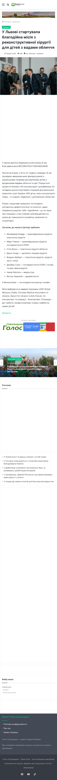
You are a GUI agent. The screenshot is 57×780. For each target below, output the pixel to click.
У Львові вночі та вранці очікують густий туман (25, 457)
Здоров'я (16, 22)
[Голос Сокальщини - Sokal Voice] (18, 4)
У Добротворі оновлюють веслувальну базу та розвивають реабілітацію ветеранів (27, 369)
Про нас (7, 728)
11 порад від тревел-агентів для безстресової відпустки (29, 481)
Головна (7, 22)
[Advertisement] (28, 128)
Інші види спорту (14, 359)
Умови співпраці (11, 732)
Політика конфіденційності (15, 724)
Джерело (6, 313)
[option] (28, 362)
